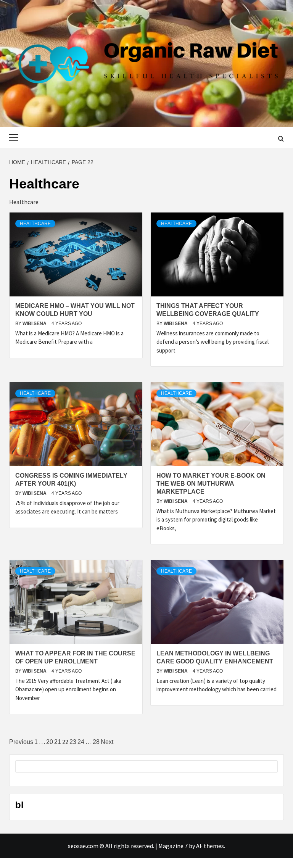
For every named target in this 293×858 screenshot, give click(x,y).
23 (72, 742)
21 (57, 742)
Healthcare (35, 223)
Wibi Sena (35, 323)
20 (49, 742)
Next (107, 742)
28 (96, 742)
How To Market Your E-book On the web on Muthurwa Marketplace (211, 483)
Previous (21, 742)
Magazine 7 (173, 846)
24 (80, 742)
